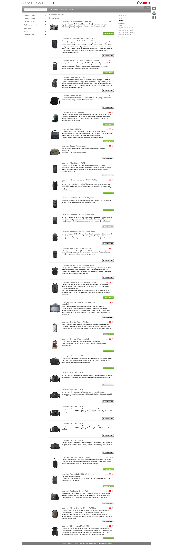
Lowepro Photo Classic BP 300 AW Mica (79, 508)
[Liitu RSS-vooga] (154, 8)
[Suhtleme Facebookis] (154, 17)
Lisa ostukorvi (108, 33)
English (147, 7)
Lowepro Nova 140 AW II (72, 373)
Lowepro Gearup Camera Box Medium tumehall (78, 303)
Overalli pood (30, 15)
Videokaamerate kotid (124, 34)
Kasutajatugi (29, 34)
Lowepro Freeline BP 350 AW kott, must (79, 282)
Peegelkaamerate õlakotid (125, 30)
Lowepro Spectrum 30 (71, 95)
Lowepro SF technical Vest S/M (75, 526)
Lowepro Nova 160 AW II (72, 390)
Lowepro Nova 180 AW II (72, 423)
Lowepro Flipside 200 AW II (73, 163)
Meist (26, 31)
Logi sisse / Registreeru (59, 9)
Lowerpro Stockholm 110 (72, 356)
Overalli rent (29, 22)
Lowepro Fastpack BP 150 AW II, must (78, 198)
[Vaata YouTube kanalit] (154, 13)
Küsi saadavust (108, 55)
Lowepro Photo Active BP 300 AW (76, 248)
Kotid (55, 14)
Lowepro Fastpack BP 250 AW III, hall (78, 215)
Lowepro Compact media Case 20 (76, 22)
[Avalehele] (39, 3)
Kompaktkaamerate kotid (125, 28)
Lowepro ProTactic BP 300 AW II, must (78, 265)
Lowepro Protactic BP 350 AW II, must (78, 474)
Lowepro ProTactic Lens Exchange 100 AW (80, 60)
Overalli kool (29, 18)
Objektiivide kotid (123, 37)
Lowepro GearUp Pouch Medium (76, 322)
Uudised (27, 28)
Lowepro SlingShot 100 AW (73, 77)
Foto (51, 14)
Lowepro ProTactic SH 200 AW (75, 491)
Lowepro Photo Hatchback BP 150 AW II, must (79, 181)
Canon (120, 18)
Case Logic (121, 23)
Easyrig (120, 25)
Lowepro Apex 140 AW (71, 129)
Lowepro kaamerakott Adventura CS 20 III (80, 38)
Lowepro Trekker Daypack (73, 112)
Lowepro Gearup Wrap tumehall (75, 339)
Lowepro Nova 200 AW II (72, 440)
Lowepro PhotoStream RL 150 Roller (77, 457)
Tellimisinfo (71, 9)
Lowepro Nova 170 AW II (72, 407)
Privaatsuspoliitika (106, 543)
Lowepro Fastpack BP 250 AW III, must (78, 232)
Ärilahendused (30, 25)
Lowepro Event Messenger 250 (75, 146)
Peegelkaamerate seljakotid (126, 32)
